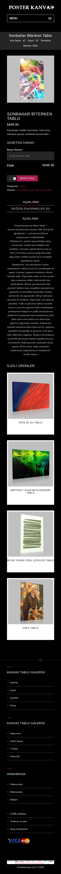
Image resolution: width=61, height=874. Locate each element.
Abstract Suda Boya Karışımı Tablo (30, 491)
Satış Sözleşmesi (18, 829)
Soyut (31, 40)
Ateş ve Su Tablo (30, 422)
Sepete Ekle (27, 178)
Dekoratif (15, 756)
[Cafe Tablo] (30, 601)
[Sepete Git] (53, 7)
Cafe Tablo (30, 628)
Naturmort (15, 733)
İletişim (13, 799)
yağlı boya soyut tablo (40, 190)
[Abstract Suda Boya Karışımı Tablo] (30, 463)
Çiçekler (14, 698)
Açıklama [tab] (31, 202)
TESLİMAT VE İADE (18, 821)
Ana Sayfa (15, 40)
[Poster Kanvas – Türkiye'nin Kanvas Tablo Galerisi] (30, 7)
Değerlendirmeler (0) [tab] (30, 208)
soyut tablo (22, 190)
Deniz (13, 705)
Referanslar (16, 792)
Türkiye (14, 748)
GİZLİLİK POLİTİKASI (18, 813)
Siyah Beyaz (16, 741)
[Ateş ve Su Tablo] (30, 396)
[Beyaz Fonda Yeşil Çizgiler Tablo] (30, 534)
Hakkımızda (16, 784)
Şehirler (14, 682)
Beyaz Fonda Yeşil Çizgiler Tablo (30, 560)
